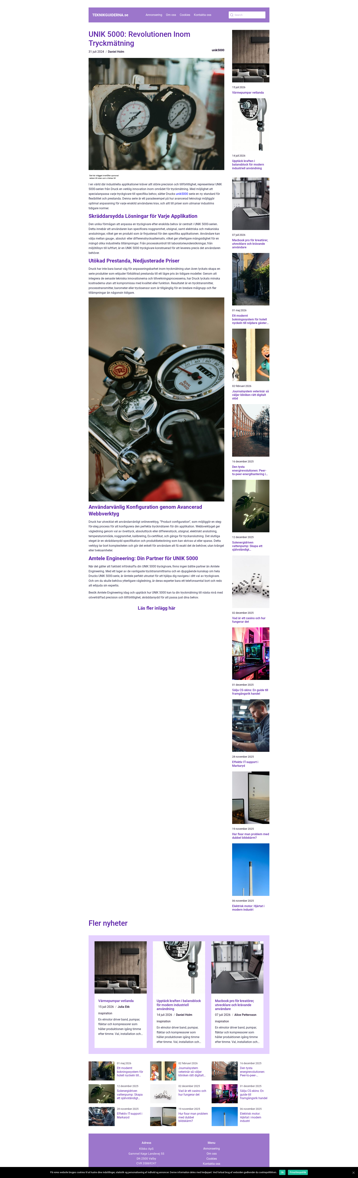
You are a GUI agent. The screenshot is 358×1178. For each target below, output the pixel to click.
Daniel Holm (116, 51)
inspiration (105, 1013)
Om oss (171, 15)
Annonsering (154, 15)
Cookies (185, 15)
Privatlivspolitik (298, 1172)
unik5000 (218, 50)
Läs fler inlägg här (156, 608)
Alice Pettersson (245, 1015)
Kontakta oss (202, 15)
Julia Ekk (124, 1007)
